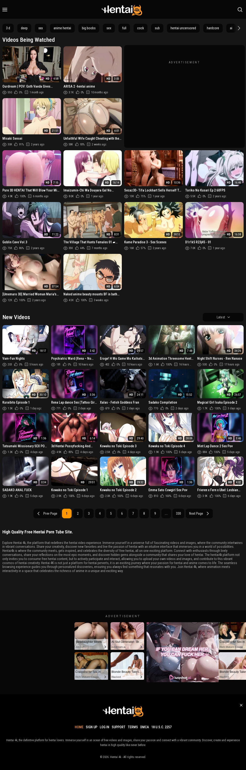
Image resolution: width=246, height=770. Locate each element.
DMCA (144, 727)
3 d (8, 28)
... (166, 513)
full (124, 28)
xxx (40, 28)
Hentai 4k (115, 757)
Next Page (196, 513)
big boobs (89, 28)
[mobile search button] (240, 9)
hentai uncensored (183, 28)
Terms (133, 727)
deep (24, 28)
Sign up (91, 727)
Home (79, 727)
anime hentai (62, 28)
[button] (238, 28)
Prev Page (50, 513)
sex (108, 28)
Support (118, 727)
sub (157, 28)
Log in (104, 727)
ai (231, 28)
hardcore (213, 28)
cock (140, 28)
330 (178, 513)
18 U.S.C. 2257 (161, 727)
